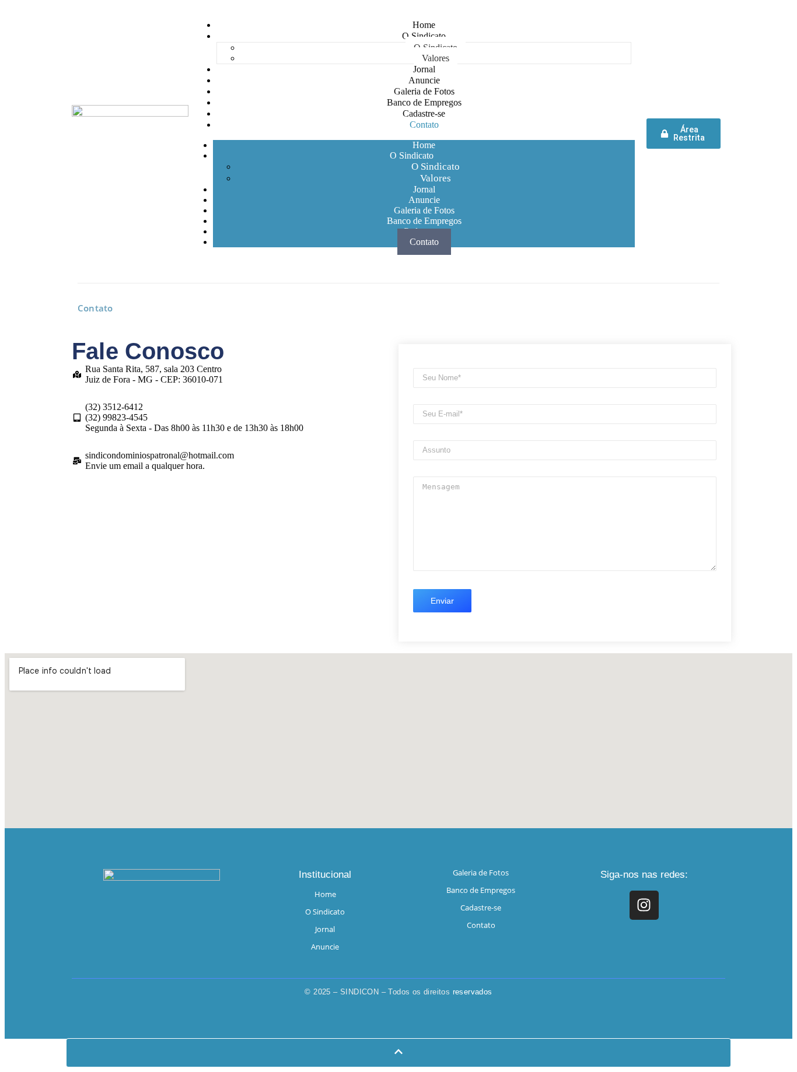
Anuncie (325, 946)
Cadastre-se (480, 907)
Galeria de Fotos (481, 872)
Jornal (325, 929)
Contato (424, 242)
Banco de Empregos (480, 890)
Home (325, 894)
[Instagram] (644, 905)
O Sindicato (412, 155)
